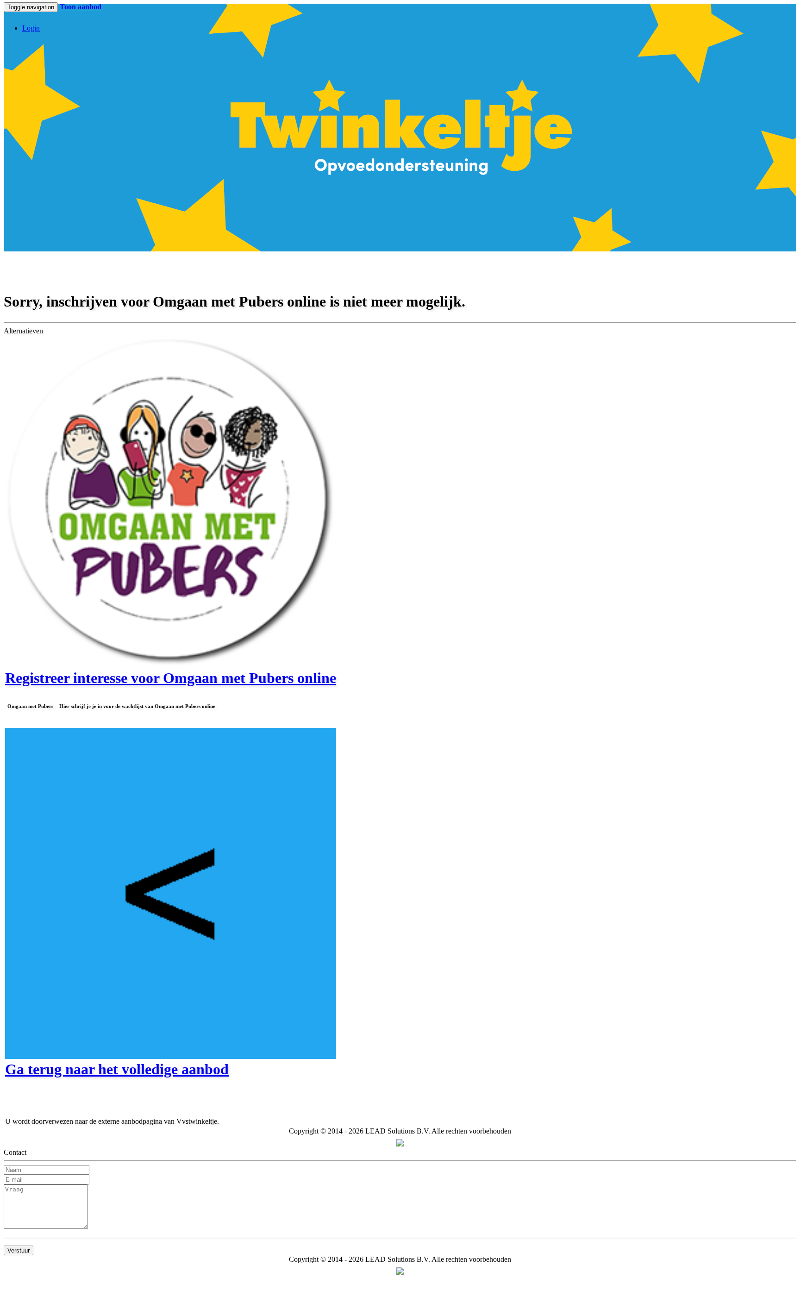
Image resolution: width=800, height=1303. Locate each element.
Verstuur (18, 1250)
